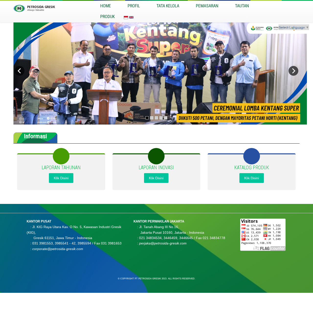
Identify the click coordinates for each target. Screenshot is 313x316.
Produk (107, 16)
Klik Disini (61, 178)
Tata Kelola (167, 5)
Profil (134, 5)
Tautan (242, 5)
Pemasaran (207, 5)
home (105, 5)
